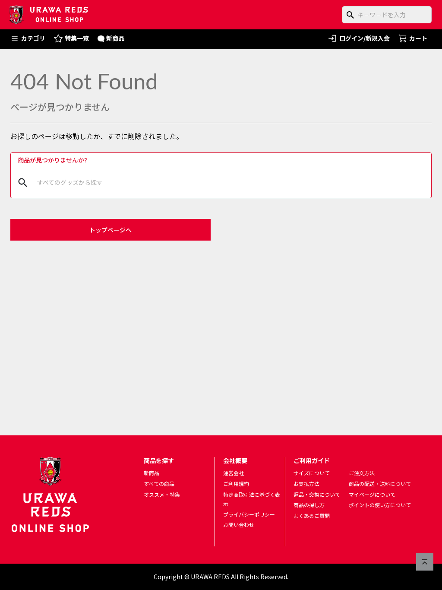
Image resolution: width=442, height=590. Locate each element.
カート (418, 38)
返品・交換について (317, 494)
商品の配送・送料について (380, 483)
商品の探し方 (309, 504)
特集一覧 (77, 38)
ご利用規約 (236, 483)
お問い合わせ (238, 524)
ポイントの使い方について (380, 504)
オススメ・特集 (162, 494)
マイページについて (372, 494)
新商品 (115, 38)
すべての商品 (159, 483)
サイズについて (312, 472)
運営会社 (233, 472)
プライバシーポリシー (249, 514)
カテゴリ (33, 38)
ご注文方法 (362, 472)
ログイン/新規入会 (364, 38)
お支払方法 (306, 483)
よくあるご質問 (312, 515)
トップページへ (110, 229)
